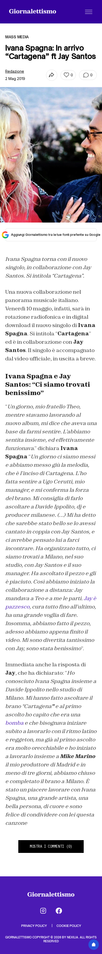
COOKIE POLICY (68, 926)
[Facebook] (59, 911)
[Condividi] (51, 75)
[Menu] (88, 11)
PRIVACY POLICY (34, 926)
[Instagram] (43, 911)
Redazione (14, 71)
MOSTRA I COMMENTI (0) (51, 846)
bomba (14, 722)
